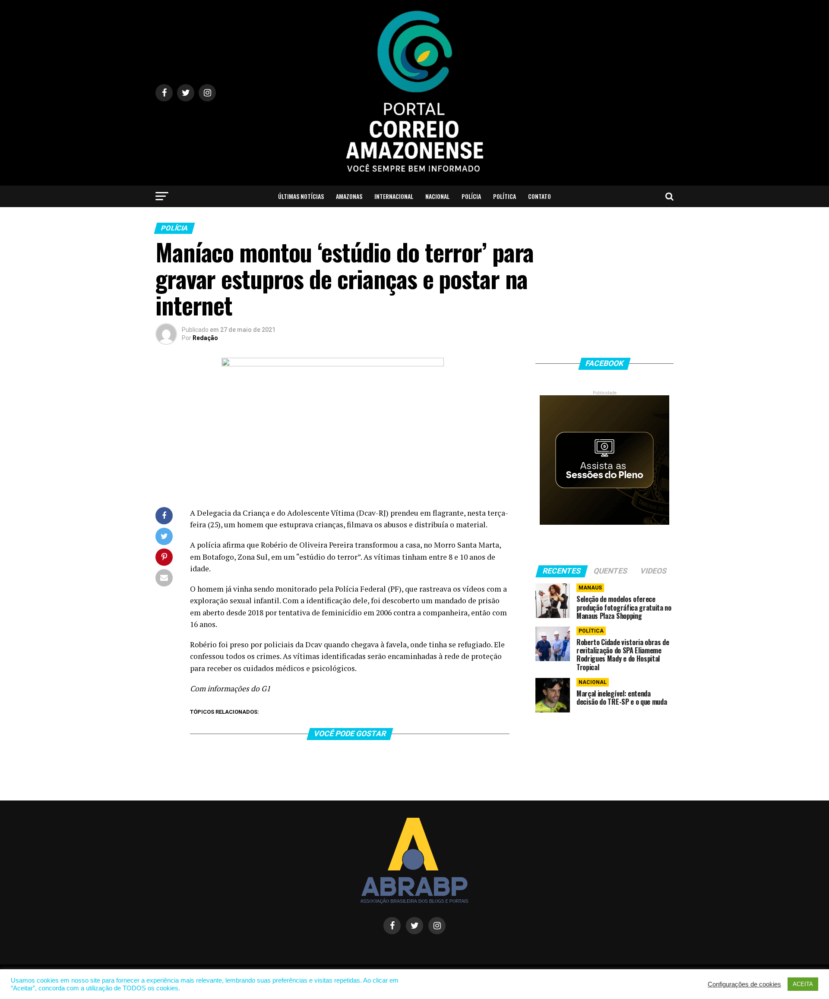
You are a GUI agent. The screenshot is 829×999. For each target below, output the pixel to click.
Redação (205, 337)
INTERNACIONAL (393, 196)
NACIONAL (437, 196)
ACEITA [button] (803, 984)
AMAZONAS (349, 196)
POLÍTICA (504, 196)
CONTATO (539, 196)
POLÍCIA (471, 196)
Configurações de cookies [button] (744, 984)
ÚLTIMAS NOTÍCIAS (301, 196)
